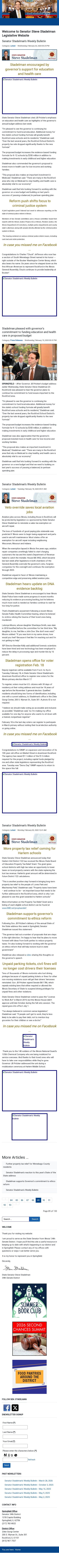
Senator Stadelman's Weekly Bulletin (24, 41)
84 (11, 1200)
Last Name (9, 1432)
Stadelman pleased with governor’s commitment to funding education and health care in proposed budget (29, 332)
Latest (13, 46)
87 (27, 1200)
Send (6, 1465)
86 (22, 1200)
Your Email (9, 1441)
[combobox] (15, 1219)
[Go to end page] (17, 1204)
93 (10, 1205)
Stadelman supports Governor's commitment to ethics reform (29, 1183)
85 (17, 1200)
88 (33, 1200)
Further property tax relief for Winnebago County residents (26, 1165)
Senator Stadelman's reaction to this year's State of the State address (29, 1174)
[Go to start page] (3, 1199)
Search (35, 1219)
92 (5, 1205)
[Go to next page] (14, 1204)
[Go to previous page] (7, 1199)
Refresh (31, 1459)
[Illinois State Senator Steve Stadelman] (29, 8)
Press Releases (16, 340)
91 (49, 1200)
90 (44, 1200)
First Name (9, 1423)
